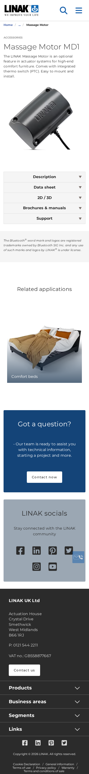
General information (60, 764)
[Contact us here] (78, 557)
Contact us (24, 670)
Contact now (44, 477)
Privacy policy (46, 767)
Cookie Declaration (26, 764)
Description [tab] (44, 177)
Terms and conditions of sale (44, 771)
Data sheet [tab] (45, 187)
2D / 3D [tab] (44, 197)
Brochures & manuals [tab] (44, 208)
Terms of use (22, 767)
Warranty (68, 767)
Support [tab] (44, 218)
